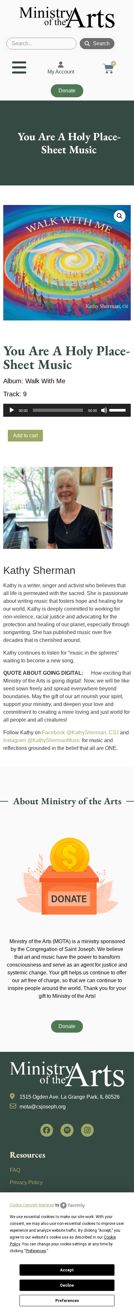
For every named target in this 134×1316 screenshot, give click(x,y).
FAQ (15, 1170)
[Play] (11, 410)
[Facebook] (46, 1130)
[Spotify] (67, 1130)
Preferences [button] (36, 1251)
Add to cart (25, 435)
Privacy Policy (26, 1182)
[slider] (118, 409)
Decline (67, 1285)
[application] (67, 410)
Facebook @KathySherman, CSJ (80, 732)
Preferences (67, 1300)
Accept (67, 1270)
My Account (60, 72)
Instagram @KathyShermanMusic (42, 740)
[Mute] (104, 410)
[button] (120, 216)
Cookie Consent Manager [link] (32, 1205)
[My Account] (61, 64)
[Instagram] (87, 1130)
